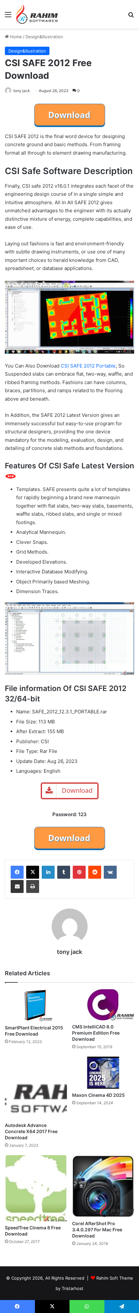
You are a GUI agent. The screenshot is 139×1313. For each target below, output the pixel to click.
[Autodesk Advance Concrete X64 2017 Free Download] (36, 1088)
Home (15, 36)
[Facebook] (17, 872)
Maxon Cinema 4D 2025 (98, 1095)
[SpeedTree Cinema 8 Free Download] (36, 1188)
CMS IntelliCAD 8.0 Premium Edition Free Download (96, 1033)
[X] (32, 872)
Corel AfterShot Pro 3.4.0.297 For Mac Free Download (97, 1229)
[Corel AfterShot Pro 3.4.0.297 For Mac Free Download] (103, 1186)
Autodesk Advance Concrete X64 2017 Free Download (31, 1131)
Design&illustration (44, 36)
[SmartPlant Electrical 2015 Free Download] (36, 1005)
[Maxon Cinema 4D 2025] (103, 1073)
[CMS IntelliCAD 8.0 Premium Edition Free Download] (103, 1004)
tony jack (21, 90)
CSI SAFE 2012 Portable (88, 366)
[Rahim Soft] (37, 14)
